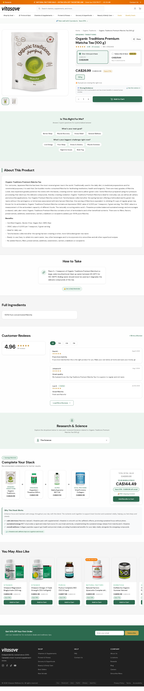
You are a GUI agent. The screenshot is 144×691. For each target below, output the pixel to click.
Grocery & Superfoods (84, 15)
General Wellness (94, 134)
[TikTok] (11, 665)
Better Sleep (47, 134)
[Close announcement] (140, 2)
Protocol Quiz (26, 15)
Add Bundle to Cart (126, 499)
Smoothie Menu (116, 673)
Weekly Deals (130, 15)
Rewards (113, 661)
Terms (128, 683)
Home (78, 31)
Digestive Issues (66, 150)
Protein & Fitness (64, 15)
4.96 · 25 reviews (93, 47)
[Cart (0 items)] (140, 8)
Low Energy (48, 145)
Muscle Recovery (63, 134)
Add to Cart (119, 99)
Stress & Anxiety (76, 145)
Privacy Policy (119, 683)
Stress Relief (79, 134)
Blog (112, 665)
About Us (113, 653)
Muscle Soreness (93, 145)
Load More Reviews (60, 403)
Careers (113, 669)
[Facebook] (7, 665)
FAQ (75, 653)
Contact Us (134, 2)
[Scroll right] (142, 582)
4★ (67, 343)
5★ (59, 343)
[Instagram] (3, 665)
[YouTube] (15, 665)
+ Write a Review (135, 336)
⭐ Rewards (7, 2)
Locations (114, 658)
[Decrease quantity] (78, 99)
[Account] (135, 8)
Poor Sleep (61, 145)
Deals (120, 15)
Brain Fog (80, 150)
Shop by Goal (8, 15)
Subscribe (132, 633)
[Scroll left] (2, 582)
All (53, 343)
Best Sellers (42, 669)
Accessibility (137, 683)
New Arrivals (42, 673)
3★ (74, 343)
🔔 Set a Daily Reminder (72, 289)
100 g (80, 77)
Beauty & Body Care (105, 15)
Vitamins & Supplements (43, 15)
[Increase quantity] (88, 99)
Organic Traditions (89, 31)
